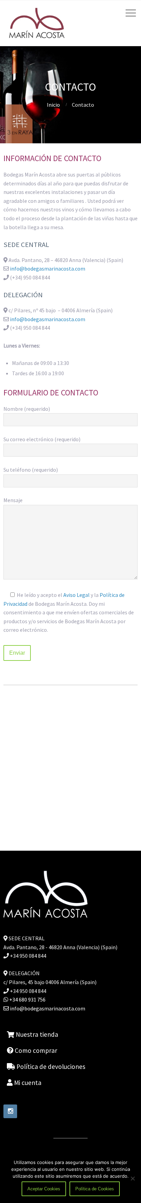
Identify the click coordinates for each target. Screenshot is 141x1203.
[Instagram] (10, 1111)
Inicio (53, 104)
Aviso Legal (76, 594)
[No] (132, 1178)
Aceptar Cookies (43, 1188)
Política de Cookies (94, 1188)
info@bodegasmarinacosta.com (47, 268)
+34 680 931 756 (27, 999)
